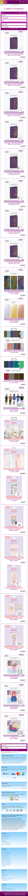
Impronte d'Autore (19, 758)
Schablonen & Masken (6, 857)
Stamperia (7, 763)
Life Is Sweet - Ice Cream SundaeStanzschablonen (14, 649)
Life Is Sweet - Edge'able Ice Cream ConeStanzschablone (14, 588)
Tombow (3, 763)
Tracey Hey (14, 758)
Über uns (3, 877)
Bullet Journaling (5, 838)
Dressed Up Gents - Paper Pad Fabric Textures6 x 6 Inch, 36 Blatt (14, 352)
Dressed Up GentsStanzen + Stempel (14, 410)
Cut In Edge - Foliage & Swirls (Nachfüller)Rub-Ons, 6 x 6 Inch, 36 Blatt (14, 115)
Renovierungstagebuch (6, 844)
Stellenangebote (5, 875)
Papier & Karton (5, 851)
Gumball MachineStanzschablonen (14, 708)
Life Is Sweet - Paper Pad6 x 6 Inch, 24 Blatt (14, 441)
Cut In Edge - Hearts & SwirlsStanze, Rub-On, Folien (14, 174)
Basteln (3, 839)
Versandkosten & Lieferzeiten (7, 878)
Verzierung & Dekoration (6, 858)
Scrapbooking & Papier (6, 835)
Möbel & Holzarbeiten (6, 842)
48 (16, 28)
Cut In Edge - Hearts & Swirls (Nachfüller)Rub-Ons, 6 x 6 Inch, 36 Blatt (14, 54)
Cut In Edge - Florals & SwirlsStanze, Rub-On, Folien (14, 263)
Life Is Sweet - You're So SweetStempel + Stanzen (14, 560)
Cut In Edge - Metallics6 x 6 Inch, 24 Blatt (14, 321)
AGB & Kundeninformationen (7, 888)
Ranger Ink (21, 760)
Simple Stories (13, 762)
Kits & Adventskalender (6, 864)
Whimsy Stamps (17, 759)
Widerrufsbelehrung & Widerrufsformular (9, 889)
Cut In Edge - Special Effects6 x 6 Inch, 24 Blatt (14, 293)
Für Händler (4, 874)
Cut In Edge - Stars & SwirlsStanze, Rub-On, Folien (14, 204)
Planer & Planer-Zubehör (6, 852)
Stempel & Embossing (6, 854)
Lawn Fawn (10, 760)
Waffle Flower (9, 758)
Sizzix (18, 762)
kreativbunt (6, 4)
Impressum (4, 886)
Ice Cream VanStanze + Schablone (14, 738)
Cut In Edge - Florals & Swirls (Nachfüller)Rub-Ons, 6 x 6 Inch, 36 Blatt (14, 143)
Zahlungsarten (4, 880)
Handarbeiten (4, 841)
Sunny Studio (18, 763)
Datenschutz (4, 891)
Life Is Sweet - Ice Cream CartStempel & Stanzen (14, 529)
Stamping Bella (4, 760)
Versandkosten (16, 752)
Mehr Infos (24, 788)
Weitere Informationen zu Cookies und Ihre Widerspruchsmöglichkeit (14, 894)
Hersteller (10, 4)
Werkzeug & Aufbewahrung (7, 863)
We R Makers (11, 763)
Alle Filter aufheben (23, 13)
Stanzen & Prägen (5, 855)
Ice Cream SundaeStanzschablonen (14, 677)
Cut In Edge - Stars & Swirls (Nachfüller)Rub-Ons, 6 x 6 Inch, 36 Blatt (14, 84)
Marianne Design (15, 760)
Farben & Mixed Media (6, 860)
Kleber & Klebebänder (6, 861)
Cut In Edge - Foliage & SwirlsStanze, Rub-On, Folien (14, 232)
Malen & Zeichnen (5, 836)
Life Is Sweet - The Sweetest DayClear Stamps (14, 499)
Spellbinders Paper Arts (10, 759)
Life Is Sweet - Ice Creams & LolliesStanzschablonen (14, 618)
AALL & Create (23, 759)
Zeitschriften (4, 865)
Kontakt (3, 872)
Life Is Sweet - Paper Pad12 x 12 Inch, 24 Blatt (14, 471)
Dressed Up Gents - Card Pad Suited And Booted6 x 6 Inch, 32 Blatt (14, 382)
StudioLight (21, 762)
